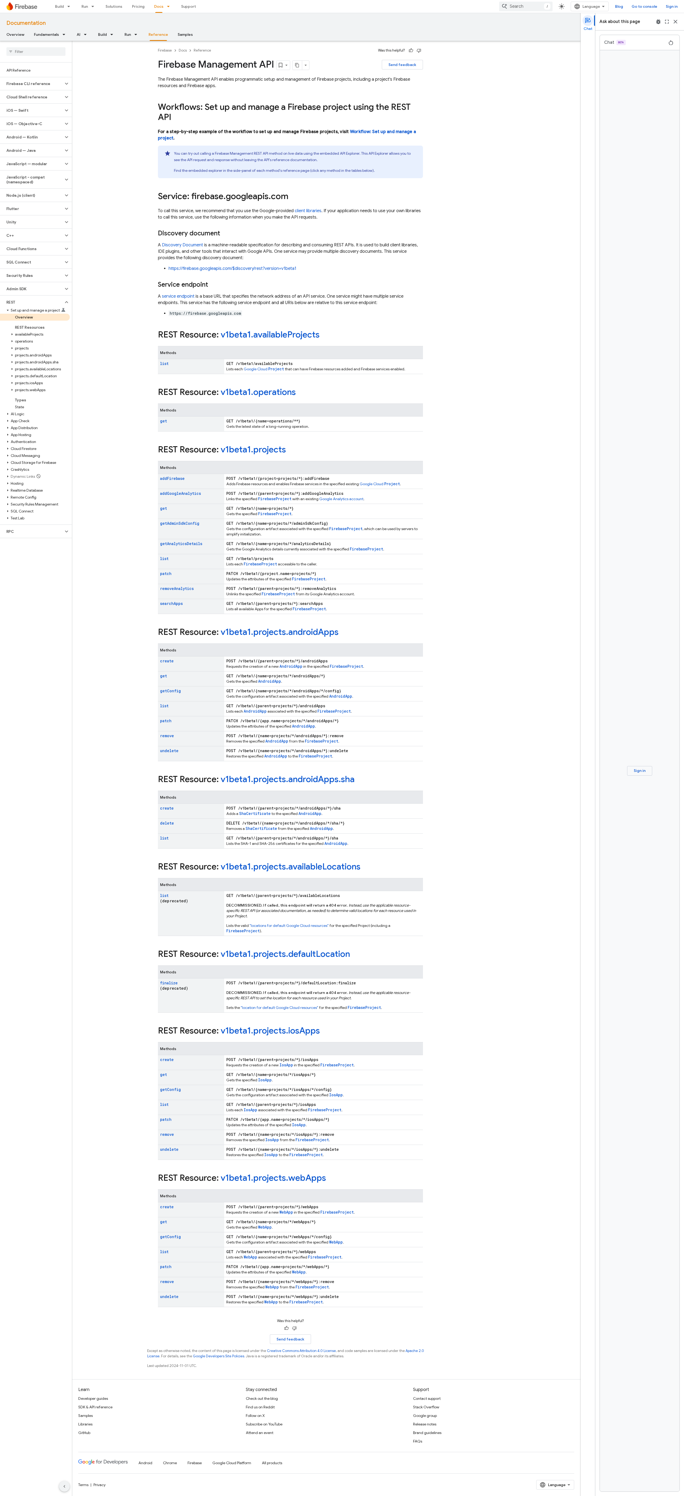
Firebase (165, 50)
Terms (83, 1485)
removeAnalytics (177, 588)
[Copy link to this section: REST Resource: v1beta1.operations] (301, 393)
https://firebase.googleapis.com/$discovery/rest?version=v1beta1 (232, 268)
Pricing (138, 6)
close (675, 21)
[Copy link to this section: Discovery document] (225, 234)
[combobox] (526, 6)
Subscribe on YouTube (264, 1424)
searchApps (171, 603)
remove (167, 735)
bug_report (658, 21)
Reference (158, 34)
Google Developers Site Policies (218, 1356)
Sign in (672, 6)
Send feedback (402, 64)
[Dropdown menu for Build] (70, 6)
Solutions (114, 6)
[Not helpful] (419, 50)
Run (84, 6)
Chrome (170, 1462)
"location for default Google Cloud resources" (279, 1007)
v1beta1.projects (253, 449)
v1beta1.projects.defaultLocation (285, 954)
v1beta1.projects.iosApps (270, 1030)
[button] (31, 83)
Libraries (85, 1424)
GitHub (84, 1432)
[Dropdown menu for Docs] (170, 6)
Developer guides (93, 1398)
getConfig (170, 690)
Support (188, 6)
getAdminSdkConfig (179, 523)
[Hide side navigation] (64, 1486)
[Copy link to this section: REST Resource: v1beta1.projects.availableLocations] (365, 867)
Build (59, 6)
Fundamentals (46, 34)
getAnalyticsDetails (181, 543)
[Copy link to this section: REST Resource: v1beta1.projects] (291, 450)
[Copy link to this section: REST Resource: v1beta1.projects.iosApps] (325, 1031)
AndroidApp (290, 666)
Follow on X (255, 1415)
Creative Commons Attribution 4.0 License (301, 1351)
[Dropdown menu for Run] (94, 6)
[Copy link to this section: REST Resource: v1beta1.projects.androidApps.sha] (360, 780)
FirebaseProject (275, 498)
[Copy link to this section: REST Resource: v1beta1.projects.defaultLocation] (355, 954)
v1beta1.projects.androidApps (280, 632)
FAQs (417, 1441)
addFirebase (172, 478)
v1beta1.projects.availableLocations (290, 866)
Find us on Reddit (260, 1407)
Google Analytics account (341, 498)
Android (145, 1462)
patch (166, 573)
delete (167, 823)
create (167, 660)
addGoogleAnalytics (180, 493)
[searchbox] (35, 51)
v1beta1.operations (258, 392)
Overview (15, 34)
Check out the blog (262, 1398)
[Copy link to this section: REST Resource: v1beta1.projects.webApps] (331, 1178)
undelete (169, 750)
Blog (619, 6)
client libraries (308, 210)
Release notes (424, 1424)
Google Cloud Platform (231, 1462)
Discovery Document (182, 245)
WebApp (286, 1212)
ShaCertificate (255, 813)
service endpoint (178, 296)
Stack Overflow (426, 1407)
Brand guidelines (427, 1432)
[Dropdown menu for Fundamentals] (65, 34)
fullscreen (667, 21)
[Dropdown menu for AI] (86, 34)
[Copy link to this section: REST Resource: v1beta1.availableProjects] (325, 335)
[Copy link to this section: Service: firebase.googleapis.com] (293, 197)
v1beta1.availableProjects (270, 334)
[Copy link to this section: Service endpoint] (213, 285)
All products (272, 1462)
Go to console (644, 6)
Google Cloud (264, 369)
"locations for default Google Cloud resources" (289, 925)
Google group (425, 1415)
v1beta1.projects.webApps (273, 1177)
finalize (169, 982)
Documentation (26, 23)
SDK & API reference (95, 1407)
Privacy (100, 1485)
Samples (185, 34)
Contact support (427, 1398)
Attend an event (259, 1432)
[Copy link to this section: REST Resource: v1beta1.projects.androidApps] (344, 633)
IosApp (286, 1064)
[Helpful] (411, 50)
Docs (159, 6)
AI (78, 34)
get (163, 420)
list (164, 363)
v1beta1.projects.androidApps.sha (288, 779)
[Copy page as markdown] (297, 65)
